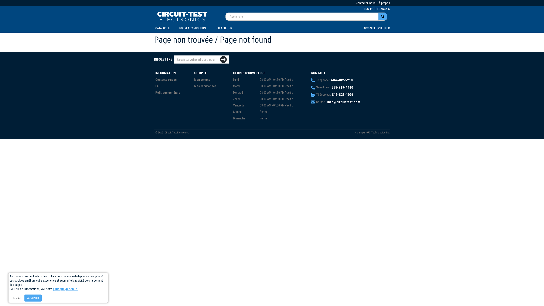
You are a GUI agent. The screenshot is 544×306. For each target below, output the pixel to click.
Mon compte (202, 80)
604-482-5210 (342, 80)
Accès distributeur (376, 28)
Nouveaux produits (192, 28)
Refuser (16, 297)
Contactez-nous (365, 3)
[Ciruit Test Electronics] (182, 16)
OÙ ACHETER (224, 28)
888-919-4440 (342, 87)
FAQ (157, 86)
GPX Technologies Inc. (378, 132)
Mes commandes (205, 86)
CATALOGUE (162, 28)
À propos (384, 3)
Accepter (33, 297)
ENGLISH (369, 9)
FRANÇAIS (383, 9)
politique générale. (65, 289)
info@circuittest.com (343, 102)
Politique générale (167, 93)
